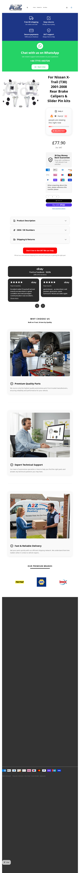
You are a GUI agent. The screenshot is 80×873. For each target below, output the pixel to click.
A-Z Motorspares (8, 775)
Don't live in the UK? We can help (40, 250)
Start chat (42, 67)
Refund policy (21, 775)
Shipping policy (43, 775)
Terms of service (27, 775)
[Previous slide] (3, 90)
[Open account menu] (67, 7)
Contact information (35, 775)
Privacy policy (15, 775)
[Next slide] (37, 90)
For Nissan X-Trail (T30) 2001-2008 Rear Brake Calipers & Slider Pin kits (59, 89)
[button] (47, 298)
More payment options (58, 208)
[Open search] (27, 7)
